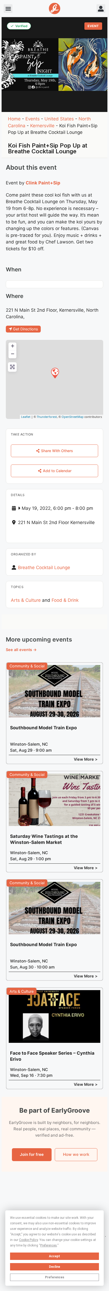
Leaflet (25, 417)
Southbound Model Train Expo (43, 727)
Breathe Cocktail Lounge (44, 567)
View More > (86, 759)
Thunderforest (47, 417)
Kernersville (42, 125)
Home (14, 118)
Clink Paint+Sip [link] (43, 182)
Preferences (54, 1277)
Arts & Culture (26, 600)
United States (59, 118)
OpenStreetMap (73, 417)
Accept (54, 1256)
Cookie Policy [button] (28, 1240)
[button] (8, 8)
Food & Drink (65, 600)
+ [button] (12, 346)
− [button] (12, 353)
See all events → (21, 649)
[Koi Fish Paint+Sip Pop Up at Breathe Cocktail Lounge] (54, 372)
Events (32, 118)
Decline (54, 1267)
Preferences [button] (48, 1245)
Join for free (32, 1154)
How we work (76, 1154)
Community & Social (27, 666)
